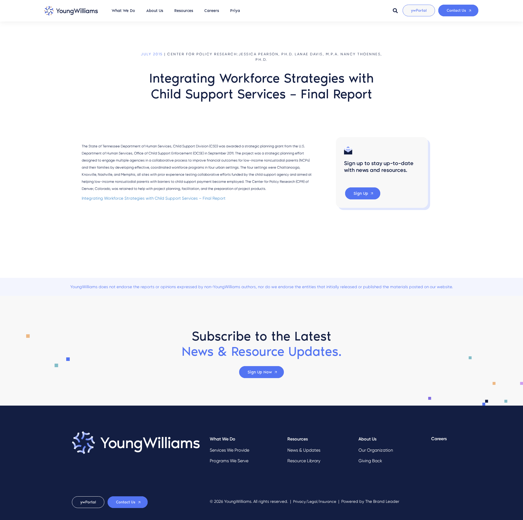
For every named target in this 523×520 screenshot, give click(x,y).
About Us (154, 10)
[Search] (395, 10)
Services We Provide (229, 450)
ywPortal (419, 10)
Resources (183, 10)
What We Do (123, 10)
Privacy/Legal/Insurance (314, 502)
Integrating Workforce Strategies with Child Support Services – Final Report (154, 198)
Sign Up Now (260, 372)
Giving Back (370, 460)
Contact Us (456, 10)
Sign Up (361, 193)
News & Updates (303, 450)
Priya (235, 10)
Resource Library (303, 460)
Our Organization (375, 450)
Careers (211, 10)
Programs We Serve (229, 460)
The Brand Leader (382, 501)
